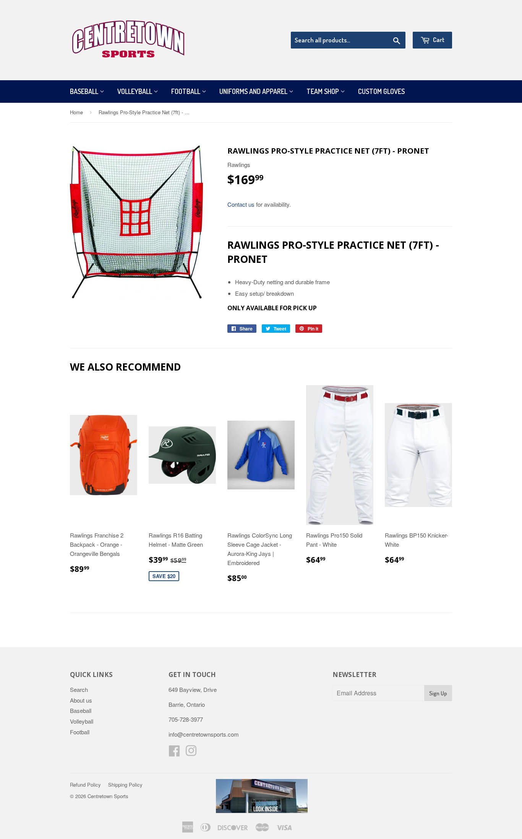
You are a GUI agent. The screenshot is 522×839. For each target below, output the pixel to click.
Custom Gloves (381, 91)
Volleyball (135, 91)
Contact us (241, 204)
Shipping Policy (125, 784)
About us (81, 700)
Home (76, 112)
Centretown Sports (108, 796)
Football (186, 91)
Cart (438, 40)
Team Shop (323, 91)
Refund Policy (85, 784)
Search (79, 689)
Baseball (85, 91)
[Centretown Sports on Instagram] (191, 753)
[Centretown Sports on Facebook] (174, 753)
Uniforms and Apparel (254, 91)
